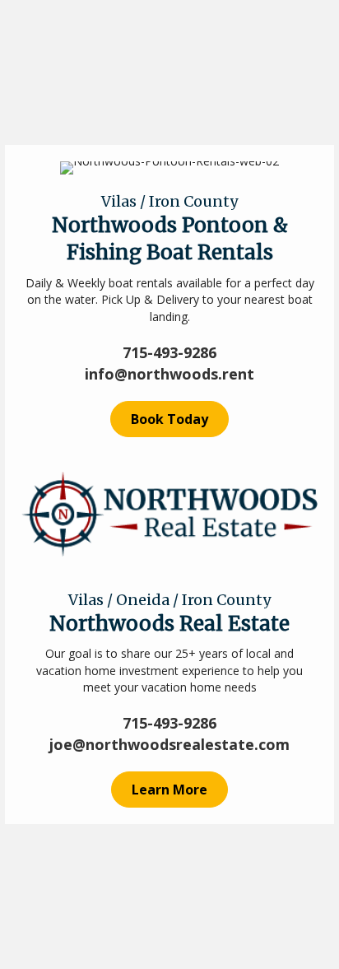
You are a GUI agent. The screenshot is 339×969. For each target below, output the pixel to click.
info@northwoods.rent (169, 374)
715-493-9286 (169, 352)
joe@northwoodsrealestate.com (169, 744)
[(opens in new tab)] (169, 511)
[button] (169, 419)
